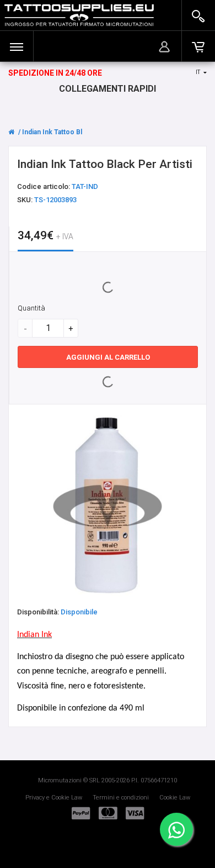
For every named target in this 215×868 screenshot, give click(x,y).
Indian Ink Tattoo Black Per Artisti (74, 132)
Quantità (31, 308)
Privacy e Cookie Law (53, 797)
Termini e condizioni (121, 797)
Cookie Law (174, 797)
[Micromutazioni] (79, 15)
